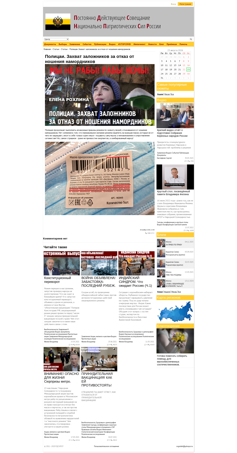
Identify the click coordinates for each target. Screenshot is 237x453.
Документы (50, 44)
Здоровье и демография (143, 332)
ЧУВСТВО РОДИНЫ (173, 275)
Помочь (183, 44)
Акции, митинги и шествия (101, 336)
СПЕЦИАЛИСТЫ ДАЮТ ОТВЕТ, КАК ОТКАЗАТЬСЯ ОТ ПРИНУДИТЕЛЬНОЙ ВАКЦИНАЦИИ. (98, 396)
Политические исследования (55, 334)
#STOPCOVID (124, 44)
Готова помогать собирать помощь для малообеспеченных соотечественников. (172, 360)
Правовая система (88, 429)
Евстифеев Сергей (164, 158)
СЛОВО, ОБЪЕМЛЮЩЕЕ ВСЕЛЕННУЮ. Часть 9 (175, 285)
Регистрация (185, 4)
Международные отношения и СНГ (101, 427)
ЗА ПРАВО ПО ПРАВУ (174, 245)
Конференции (109, 432)
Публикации (100, 44)
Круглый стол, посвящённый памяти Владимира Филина (173, 193)
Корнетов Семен (172, 252)
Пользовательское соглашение (106, 446)
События (87, 44)
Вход (173, 4)
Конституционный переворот (57, 280)
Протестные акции (88, 339)
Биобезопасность (51, 329)
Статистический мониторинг (92, 432)
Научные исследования (134, 334)
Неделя (167, 292)
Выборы (63, 44)
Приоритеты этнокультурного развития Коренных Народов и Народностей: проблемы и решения (174, 145)
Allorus (168, 242)
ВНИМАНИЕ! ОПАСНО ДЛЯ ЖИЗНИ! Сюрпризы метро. (61, 377)
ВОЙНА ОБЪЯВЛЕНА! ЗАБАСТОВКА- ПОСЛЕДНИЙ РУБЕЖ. (98, 281)
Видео (112, 44)
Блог (161, 44)
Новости (152, 44)
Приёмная (172, 44)
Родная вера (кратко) (174, 265)
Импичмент (140, 44)
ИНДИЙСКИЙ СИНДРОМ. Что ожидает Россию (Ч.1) (135, 281)
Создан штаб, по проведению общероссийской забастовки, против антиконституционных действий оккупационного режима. (98, 296)
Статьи (56, 49)
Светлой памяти (180, 224)
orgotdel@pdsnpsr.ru (184, 446)
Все (172, 94)
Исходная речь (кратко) (175, 255)
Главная (47, 49)
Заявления (75, 44)
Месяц (167, 94)
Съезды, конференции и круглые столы (172, 222)
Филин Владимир (51, 342)
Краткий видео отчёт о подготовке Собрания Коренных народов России (172, 133)
